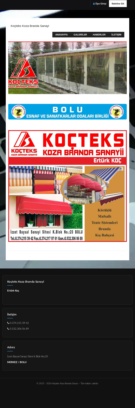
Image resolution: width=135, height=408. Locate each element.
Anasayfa (61, 34)
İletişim (116, 34)
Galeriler (80, 34)
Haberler (99, 34)
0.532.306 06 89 (19, 329)
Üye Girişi (100, 3)
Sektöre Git (118, 3)
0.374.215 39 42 (19, 323)
